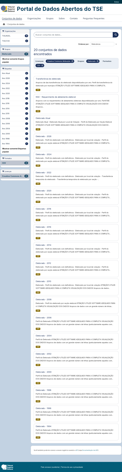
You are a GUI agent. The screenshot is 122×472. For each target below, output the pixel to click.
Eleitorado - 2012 (43, 263)
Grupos (49, 18)
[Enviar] (115, 34)
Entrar (116, 2)
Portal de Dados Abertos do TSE (60, 8)
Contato (74, 18)
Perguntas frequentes (93, 18)
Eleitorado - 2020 (43, 190)
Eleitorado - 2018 (43, 209)
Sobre (62, 18)
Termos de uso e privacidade (72, 467)
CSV (38, 90)
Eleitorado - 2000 (43, 372)
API (77, 450)
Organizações (34, 18)
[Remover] (72, 61)
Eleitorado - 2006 (43, 317)
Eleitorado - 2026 (43, 136)
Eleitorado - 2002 (43, 354)
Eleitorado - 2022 (43, 172)
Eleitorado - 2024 (43, 154)
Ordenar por (83, 44)
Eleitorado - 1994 (43, 426)
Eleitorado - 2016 (43, 227)
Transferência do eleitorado (48, 79)
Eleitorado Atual (43, 118)
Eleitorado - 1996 (43, 408)
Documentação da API (90, 450)
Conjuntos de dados (12, 18)
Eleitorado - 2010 (43, 281)
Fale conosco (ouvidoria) (50, 467)
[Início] (4, 24)
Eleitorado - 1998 (43, 390)
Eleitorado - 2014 (43, 245)
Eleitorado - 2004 (44, 335)
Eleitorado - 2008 (43, 299)
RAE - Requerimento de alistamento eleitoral (56, 97)
